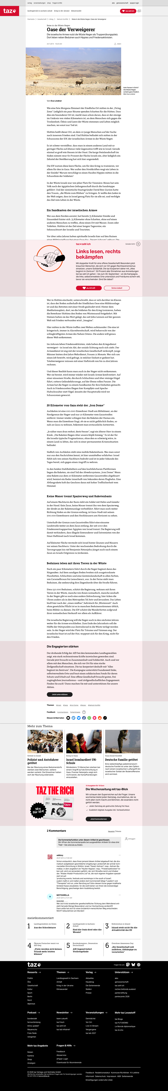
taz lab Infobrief (63, 1029)
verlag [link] (29, 3)
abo (116, 978)
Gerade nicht (130, 244)
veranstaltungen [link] (39, 3)
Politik (30, 978)
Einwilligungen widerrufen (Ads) (99, 1080)
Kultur (30, 989)
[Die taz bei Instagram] (139, 966)
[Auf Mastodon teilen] (73, 718)
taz (34, 964)
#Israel (58, 705)
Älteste (118, 831)
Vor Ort (89, 1022)
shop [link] (49, 3)
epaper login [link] (134, 3)
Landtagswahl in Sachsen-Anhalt (68, 980)
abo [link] (113, 3)
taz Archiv (119, 1030)
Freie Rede (32, 1033)
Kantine (30, 1056)
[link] (40, 11)
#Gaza (65, 705)
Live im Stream (92, 1026)
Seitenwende (127, 1076)
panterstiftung (121, 993)
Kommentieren (62, 712)
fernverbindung (33, 1022)
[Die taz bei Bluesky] (133, 966)
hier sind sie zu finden (73, 845)
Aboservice (61, 1055)
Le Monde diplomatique (125, 1026)
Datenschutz (100, 1076)
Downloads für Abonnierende (69, 1062)
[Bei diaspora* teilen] (94, 718)
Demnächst (90, 1018)
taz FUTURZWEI (121, 1023)
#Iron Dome (74, 705)
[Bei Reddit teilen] (100, 718)
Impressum (112, 1076)
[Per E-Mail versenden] (68, 718)
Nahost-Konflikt (62, 19)
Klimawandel (62, 989)
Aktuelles (90, 978)
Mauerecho (32, 1029)
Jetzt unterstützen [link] (60, 694)
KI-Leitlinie (134, 1072)
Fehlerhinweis (75, 712)
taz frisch (60, 1022)
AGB (119, 1076)
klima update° (33, 1026)
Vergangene (91, 1029)
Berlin (29, 996)
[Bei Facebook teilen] (84, 718)
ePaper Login (62, 1059)
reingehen (31, 1037)
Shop (29, 1059)
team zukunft (62, 1018)
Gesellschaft (42, 19)
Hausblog (90, 982)
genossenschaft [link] (122, 3)
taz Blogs (119, 1019)
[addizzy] (50, 857)
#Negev (83, 705)
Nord (29, 1000)
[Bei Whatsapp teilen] (89, 718)
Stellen (89, 989)
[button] (139, 11)
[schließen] (138, 244)
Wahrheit (31, 1004)
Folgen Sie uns (119, 965)
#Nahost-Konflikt (94, 705)
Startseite (31, 19)
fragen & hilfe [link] (57, 3)
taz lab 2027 (91, 1033)
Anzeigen (31, 1063)
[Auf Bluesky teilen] (79, 718)
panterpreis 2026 (122, 996)
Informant (90, 1076)
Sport (29, 993)
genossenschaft (121, 982)
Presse (89, 993)
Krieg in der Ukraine (65, 985)
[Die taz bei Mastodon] (128, 966)
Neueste (111, 831)
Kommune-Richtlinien (120, 1072)
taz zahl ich (119, 985)
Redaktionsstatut (102, 1072)
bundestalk (32, 1018)
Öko (29, 982)
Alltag (51, 19)
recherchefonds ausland (125, 989)
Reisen (30, 1052)
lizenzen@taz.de (44, 1076)
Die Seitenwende (93, 985)
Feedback (61, 1051)
